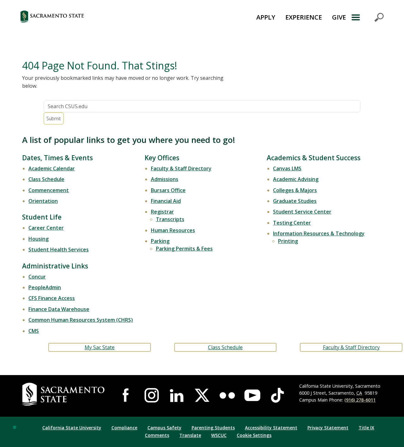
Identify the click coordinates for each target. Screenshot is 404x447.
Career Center (46, 227)
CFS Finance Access (51, 298)
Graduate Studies (295, 200)
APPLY (265, 17)
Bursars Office (168, 190)
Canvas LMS (287, 168)
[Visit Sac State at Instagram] (151, 395)
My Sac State (100, 347)
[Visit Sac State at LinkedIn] (176, 395)
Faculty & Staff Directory (181, 168)
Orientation (43, 200)
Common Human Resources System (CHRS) (80, 319)
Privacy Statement (327, 428)
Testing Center (292, 222)
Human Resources (173, 230)
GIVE (339, 17)
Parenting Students (213, 428)
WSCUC (219, 435)
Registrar (162, 211)
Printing (288, 241)
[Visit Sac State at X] (202, 395)
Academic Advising (295, 179)
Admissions (164, 179)
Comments (157, 435)
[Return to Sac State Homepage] (83, 17)
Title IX (366, 428)
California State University (71, 428)
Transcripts (170, 219)
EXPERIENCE (303, 17)
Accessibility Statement (271, 428)
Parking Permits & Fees (184, 248)
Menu (367, 17)
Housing (38, 238)
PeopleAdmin (44, 287)
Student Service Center (302, 211)
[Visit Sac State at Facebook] (126, 395)
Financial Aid (166, 200)
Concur (37, 276)
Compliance (124, 428)
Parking (160, 241)
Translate (190, 435)
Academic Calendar (51, 168)
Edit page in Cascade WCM (14, 427)
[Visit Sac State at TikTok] (277, 395)
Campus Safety (164, 428)
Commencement (48, 190)
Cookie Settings (254, 435)
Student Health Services (58, 249)
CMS (33, 330)
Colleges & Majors (295, 190)
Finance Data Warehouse (58, 309)
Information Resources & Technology (319, 233)
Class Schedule (46, 179)
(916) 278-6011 (360, 400)
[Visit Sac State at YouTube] (252, 395)
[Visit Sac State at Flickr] (227, 395)
